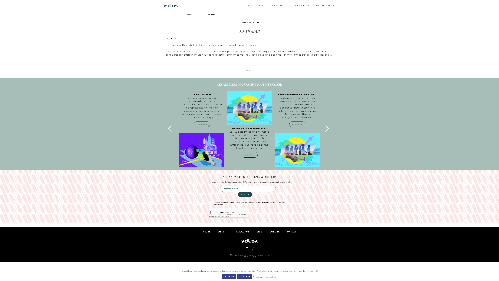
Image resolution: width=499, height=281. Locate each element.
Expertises (263, 6)
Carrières (319, 6)
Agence (250, 6)
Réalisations (277, 6)
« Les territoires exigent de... (297, 94)
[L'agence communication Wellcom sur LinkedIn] (246, 248)
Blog (200, 14)
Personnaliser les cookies (264, 277)
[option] (202, 129)
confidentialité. (312, 271)
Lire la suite (202, 124)
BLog (289, 6)
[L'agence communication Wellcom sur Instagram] (252, 248)
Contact (331, 6)
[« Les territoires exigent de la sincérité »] (297, 150)
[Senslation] (249, 242)
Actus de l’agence (303, 6)
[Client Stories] (201, 150)
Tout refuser (229, 276)
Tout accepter (244, 276)
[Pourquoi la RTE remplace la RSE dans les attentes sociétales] (249, 107)
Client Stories (202, 94)
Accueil (190, 14)
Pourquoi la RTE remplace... (249, 128)
